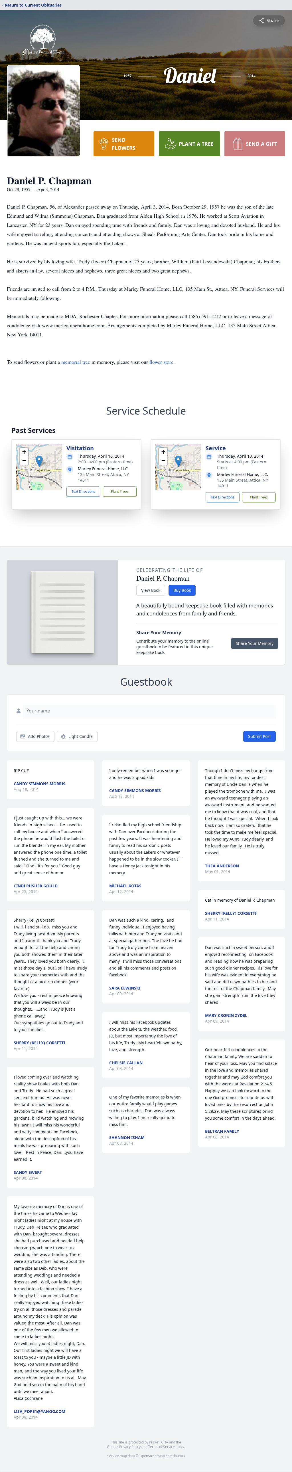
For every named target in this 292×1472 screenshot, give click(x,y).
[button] (39, 461)
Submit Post (259, 736)
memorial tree (75, 361)
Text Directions (83, 491)
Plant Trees (120, 491)
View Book (150, 590)
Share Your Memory (254, 643)
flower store (161, 361)
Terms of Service (161, 1446)
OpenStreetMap (152, 1455)
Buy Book (182, 590)
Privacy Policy (130, 1446)
